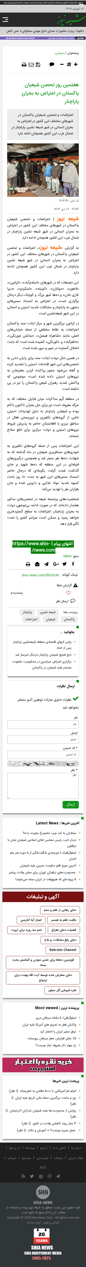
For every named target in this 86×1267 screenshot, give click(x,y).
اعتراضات (31, 619)
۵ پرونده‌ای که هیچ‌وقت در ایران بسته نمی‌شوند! (45, 879)
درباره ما (76, 1148)
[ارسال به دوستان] (31, 65)
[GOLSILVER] (43, 1065)
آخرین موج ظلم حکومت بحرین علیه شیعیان (48, 865)
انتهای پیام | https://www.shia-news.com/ (43, 547)
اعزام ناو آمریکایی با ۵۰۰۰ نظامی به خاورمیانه (42, 1091)
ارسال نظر (63, 601)
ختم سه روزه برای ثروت (26, 930)
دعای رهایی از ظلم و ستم (60, 910)
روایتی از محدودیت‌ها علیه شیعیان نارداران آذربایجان (40, 1113)
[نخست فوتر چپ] (43, 1244)
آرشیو (43, 1148)
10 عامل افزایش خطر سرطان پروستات (51, 1038)
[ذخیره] (38, 65)
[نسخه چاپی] (24, 65)
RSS (43, 1167)
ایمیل (74, 733)
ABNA (67, 556)
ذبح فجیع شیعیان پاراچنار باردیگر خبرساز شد (43, 654)
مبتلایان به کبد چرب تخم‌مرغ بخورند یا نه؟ (49, 833)
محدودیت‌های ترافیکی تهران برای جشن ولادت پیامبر (42, 872)
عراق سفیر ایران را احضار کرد (58, 1031)
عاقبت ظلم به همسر (63, 920)
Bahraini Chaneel (62, 950)
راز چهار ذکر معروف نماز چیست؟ (56, 1045)
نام (76, 717)
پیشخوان (73, 53)
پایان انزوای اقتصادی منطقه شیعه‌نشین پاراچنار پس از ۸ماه (42, 645)
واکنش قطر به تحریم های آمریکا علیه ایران (49, 1024)
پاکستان (69, 619)
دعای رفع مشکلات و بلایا (60, 940)
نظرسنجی (42, 1158)
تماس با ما (59, 1148)
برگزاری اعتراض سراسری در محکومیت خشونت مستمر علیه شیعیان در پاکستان (41, 664)
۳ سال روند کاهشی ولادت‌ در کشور (49, 1123)
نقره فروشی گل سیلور (62, 990)
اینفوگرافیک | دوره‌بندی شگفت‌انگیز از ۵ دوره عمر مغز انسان (43, 855)
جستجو (26, 1158)
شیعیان (50, 619)
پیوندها (30, 1148)
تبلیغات (58, 1158)
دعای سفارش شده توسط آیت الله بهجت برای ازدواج (43, 978)
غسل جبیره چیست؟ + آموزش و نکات (46, 1130)
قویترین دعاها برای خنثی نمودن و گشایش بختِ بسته (43, 962)
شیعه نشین (48, 612)
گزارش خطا (64, 585)
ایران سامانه (34, 1222)
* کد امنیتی (70, 748)
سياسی (59, 53)
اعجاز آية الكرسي (31, 920)
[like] (43, 593)
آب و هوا (14, 1148)
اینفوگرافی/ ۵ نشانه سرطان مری (56, 1018)
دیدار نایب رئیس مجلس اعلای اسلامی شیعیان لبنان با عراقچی (42, 843)
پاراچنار (27, 612)
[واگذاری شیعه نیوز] (43, 37)
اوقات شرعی (75, 1158)
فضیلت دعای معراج (64, 930)
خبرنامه (11, 1158)
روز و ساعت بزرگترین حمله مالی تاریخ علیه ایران (43, 1100)
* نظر (74, 770)
